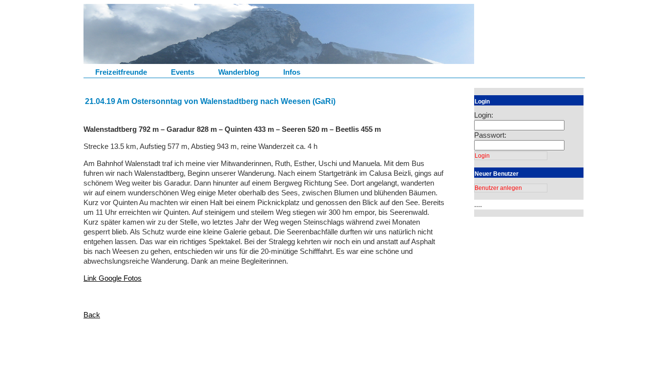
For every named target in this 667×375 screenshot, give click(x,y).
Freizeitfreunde (121, 72)
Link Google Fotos (112, 278)
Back (91, 315)
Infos (291, 72)
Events (182, 72)
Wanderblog (238, 72)
